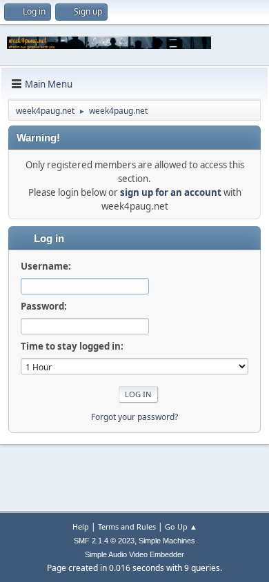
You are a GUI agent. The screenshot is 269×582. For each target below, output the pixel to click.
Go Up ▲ (181, 526)
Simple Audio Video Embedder (134, 554)
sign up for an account (170, 192)
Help (80, 526)
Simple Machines (167, 540)
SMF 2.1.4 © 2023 (104, 540)
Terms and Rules (127, 526)
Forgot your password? (134, 417)
